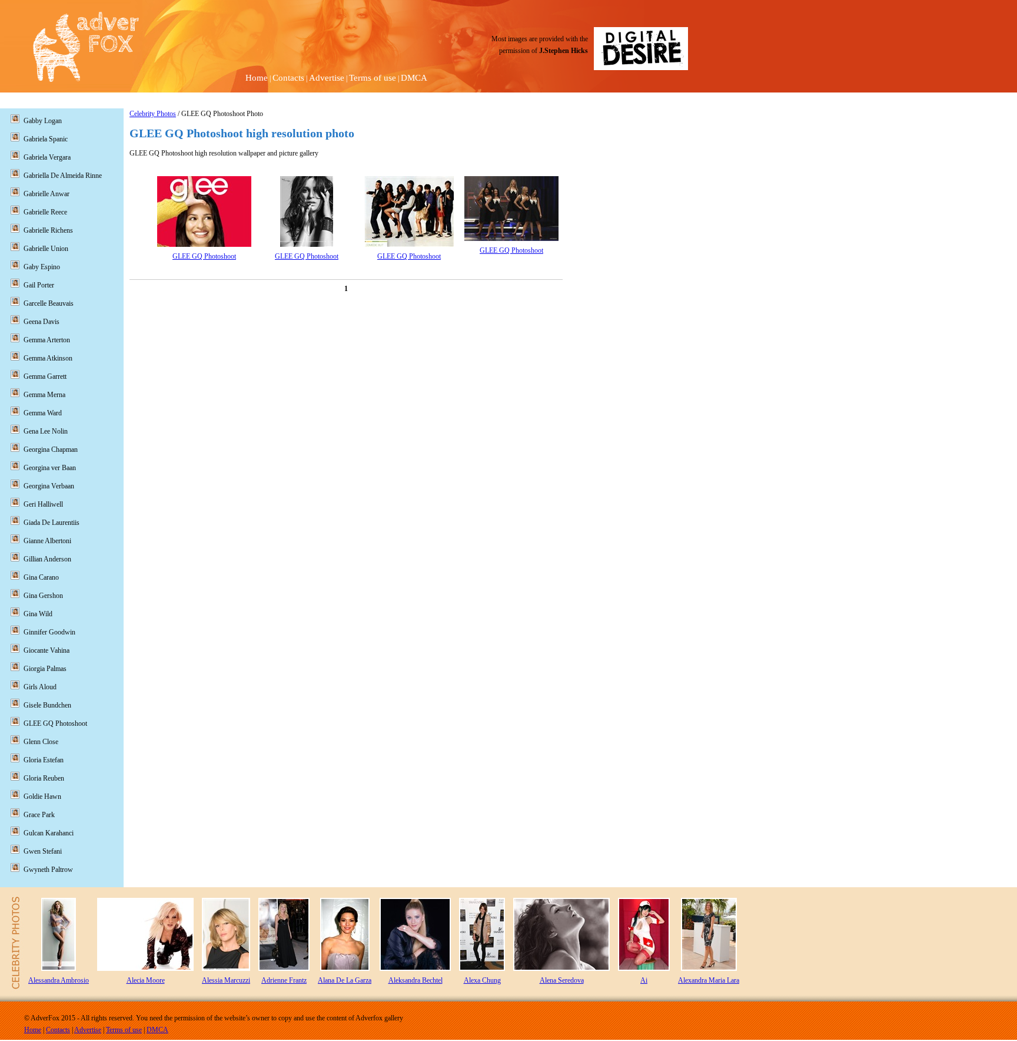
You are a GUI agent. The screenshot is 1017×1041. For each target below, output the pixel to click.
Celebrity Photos (152, 114)
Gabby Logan (43, 121)
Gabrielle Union (46, 248)
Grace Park (39, 815)
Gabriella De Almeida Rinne (63, 175)
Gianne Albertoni (47, 541)
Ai (643, 980)
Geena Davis (41, 322)
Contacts (288, 77)
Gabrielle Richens (48, 230)
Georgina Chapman (51, 449)
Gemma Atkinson (48, 358)
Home (256, 77)
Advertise (326, 77)
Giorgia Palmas (45, 669)
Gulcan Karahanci (49, 833)
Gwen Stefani (43, 851)
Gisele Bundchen (47, 705)
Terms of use (372, 77)
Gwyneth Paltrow (48, 869)
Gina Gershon (43, 595)
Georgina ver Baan (50, 468)
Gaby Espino (42, 267)
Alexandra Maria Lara (708, 980)
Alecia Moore (146, 980)
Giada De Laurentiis (51, 522)
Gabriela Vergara (47, 157)
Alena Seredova (562, 980)
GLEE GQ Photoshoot (204, 256)
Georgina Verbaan (49, 486)
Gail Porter (39, 285)
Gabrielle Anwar (46, 194)
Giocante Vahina (46, 650)
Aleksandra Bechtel (415, 980)
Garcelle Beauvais (49, 303)
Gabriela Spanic (46, 139)
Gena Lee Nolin (46, 431)
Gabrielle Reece (45, 212)
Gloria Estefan (44, 760)
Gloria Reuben (44, 778)
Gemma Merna (44, 395)
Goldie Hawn (42, 796)
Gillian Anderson (47, 559)
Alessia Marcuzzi (226, 980)
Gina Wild (38, 614)
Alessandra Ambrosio (58, 980)
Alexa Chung (482, 980)
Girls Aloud (40, 687)
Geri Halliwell (43, 504)
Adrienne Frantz (284, 980)
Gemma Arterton (47, 340)
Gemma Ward (43, 413)
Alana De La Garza (344, 980)
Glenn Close (41, 742)
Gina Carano (41, 577)
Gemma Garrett (45, 376)
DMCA (414, 77)
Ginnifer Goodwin (49, 632)
